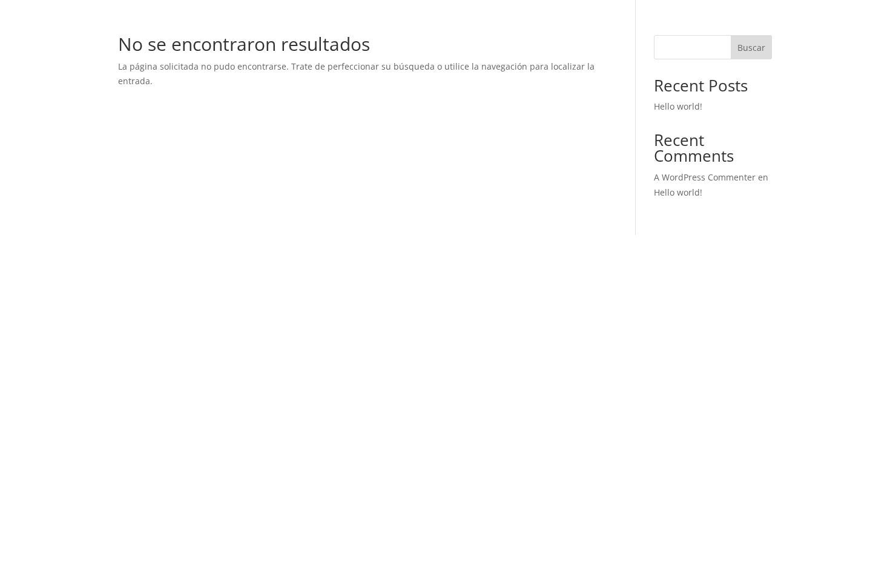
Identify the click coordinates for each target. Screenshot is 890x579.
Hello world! (678, 106)
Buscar (751, 47)
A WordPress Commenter (705, 177)
